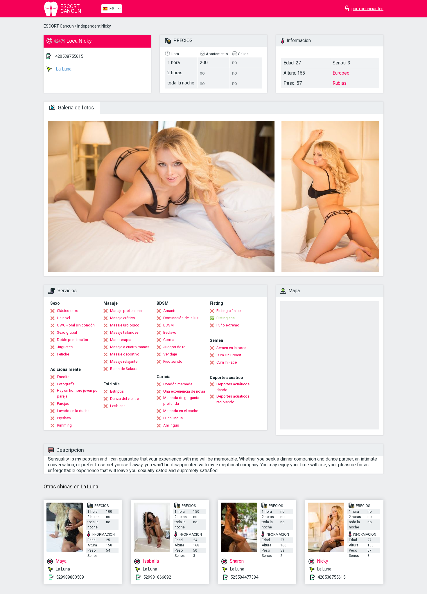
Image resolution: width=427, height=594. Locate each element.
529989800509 (70, 577)
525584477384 (244, 577)
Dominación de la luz (180, 318)
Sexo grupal (67, 332)
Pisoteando (172, 361)
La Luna (63, 69)
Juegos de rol (174, 347)
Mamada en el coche (180, 411)
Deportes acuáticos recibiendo (233, 399)
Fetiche (63, 354)
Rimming (64, 425)
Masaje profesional (126, 310)
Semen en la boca (231, 348)
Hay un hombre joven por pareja (78, 393)
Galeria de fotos (75, 107)
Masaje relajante (123, 361)
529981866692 (157, 577)
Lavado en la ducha (73, 411)
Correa (168, 339)
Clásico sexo (67, 310)
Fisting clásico (228, 310)
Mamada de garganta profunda (181, 401)
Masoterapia (120, 339)
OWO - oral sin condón (76, 325)
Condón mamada (177, 384)
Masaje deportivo (124, 354)
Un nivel (63, 318)
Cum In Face (226, 362)
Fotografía (66, 384)
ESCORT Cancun (59, 26)
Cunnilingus (173, 418)
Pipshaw (64, 418)
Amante (169, 310)
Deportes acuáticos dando (233, 387)
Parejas (63, 403)
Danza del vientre (124, 398)
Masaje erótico (122, 318)
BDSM (168, 325)
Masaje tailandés (124, 332)
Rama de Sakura (123, 368)
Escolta (63, 377)
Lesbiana (117, 406)
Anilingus (171, 425)
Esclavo (169, 332)
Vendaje (170, 354)
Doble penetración (72, 339)
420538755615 (69, 56)
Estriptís (117, 391)
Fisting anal (226, 318)
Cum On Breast (228, 355)
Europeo (341, 73)
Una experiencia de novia (184, 391)
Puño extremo (227, 325)
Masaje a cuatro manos (129, 347)
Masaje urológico (124, 325)
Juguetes (65, 347)
